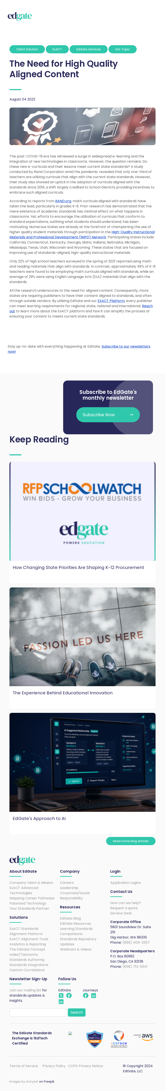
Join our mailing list (25, 990)
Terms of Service (23, 1065)
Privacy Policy (54, 1065)
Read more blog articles (131, 841)
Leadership (69, 887)
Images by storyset (23, 1081)
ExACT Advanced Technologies (23, 890)
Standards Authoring (26, 959)
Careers (67, 882)
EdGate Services (88, 49)
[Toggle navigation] (154, 16)
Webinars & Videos (76, 949)
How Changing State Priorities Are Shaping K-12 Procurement (78, 567)
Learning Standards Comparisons (76, 931)
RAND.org (63, 201)
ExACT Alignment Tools (28, 939)
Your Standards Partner (29, 908)
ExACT (57, 49)
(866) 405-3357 (136, 942)
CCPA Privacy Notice (85, 1065)
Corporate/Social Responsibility (75, 896)
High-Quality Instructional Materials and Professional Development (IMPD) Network (82, 235)
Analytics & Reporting (27, 944)
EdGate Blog (70, 918)
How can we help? (125, 902)
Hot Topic (122, 49)
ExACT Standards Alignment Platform (26, 931)
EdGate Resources (75, 923)
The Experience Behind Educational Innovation (63, 693)
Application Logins (125, 882)
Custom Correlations (27, 970)
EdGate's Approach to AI (39, 818)
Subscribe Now (99, 415)
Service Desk (121, 913)
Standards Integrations (28, 964)
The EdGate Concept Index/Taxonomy (27, 952)
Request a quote (124, 908)
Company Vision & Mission (31, 882)
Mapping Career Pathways (32, 898)
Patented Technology (27, 903)
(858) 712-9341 (134, 966)
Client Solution (27, 49)
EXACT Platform (111, 300)
